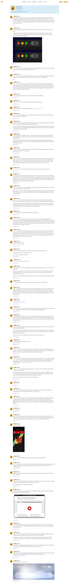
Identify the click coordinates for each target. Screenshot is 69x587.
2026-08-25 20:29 (16, 246)
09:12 (14, 91)
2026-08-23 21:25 (16, 405)
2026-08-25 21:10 (16, 195)
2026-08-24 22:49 (16, 379)
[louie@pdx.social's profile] (11, 17)
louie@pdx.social (16, 16)
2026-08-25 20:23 (16, 256)
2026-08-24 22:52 (16, 364)
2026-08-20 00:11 (16, 581)
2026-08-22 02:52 (16, 476)
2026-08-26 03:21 (16, 130)
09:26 (14, 63)
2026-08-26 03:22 (16, 118)
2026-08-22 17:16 (16, 453)
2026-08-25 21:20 (16, 182)
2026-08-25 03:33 (16, 336)
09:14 (14, 79)
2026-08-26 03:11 (16, 144)
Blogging (24, 1)
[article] (34, 20)
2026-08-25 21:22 (16, 170)
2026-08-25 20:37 (16, 238)
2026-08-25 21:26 (16, 164)
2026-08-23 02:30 (16, 420)
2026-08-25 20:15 (16, 263)
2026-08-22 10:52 (16, 459)
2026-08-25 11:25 (16, 284)
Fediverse (29, 1)
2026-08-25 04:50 (16, 311)
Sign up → (65, 1)
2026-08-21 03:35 (16, 540)
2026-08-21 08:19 (16, 529)
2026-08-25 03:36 (16, 322)
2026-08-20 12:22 (16, 548)
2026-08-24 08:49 (16, 393)
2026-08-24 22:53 (16, 353)
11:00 (14, 25)
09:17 (14, 71)
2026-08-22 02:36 (16, 486)
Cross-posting (40, 1)
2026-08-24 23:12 (16, 344)
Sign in (61, 1)
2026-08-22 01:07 (16, 520)
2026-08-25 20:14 (16, 277)
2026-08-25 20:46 (16, 214)
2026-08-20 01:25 (16, 557)
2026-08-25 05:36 (16, 303)
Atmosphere (34, 1)
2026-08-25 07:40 (16, 296)
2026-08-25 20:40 (16, 226)
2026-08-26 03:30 (16, 110)
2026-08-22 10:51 (16, 468)
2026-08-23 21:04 (16, 411)
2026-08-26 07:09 (16, 97)
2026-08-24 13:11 (16, 385)
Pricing (45, 1)
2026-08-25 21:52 (16, 153)
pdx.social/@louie (19, 9)
